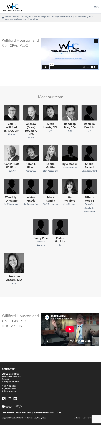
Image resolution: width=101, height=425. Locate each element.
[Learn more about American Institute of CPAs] (7, 406)
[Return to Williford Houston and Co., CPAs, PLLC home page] (12, 6)
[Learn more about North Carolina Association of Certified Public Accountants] (18, 406)
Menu (96, 6)
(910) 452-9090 (10, 388)
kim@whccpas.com (11, 391)
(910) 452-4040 (10, 386)
